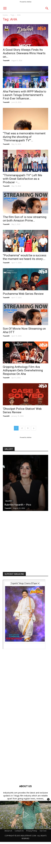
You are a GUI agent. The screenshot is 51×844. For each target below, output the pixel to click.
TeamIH (6, 60)
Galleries (8, 501)
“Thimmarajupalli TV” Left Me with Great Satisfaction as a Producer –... (22, 179)
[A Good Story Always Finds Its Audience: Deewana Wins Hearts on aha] (25, 35)
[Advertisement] (25, 540)
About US (8, 831)
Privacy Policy (31, 831)
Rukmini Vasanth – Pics (18, 504)
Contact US (19, 831)
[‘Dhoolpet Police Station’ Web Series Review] (25, 394)
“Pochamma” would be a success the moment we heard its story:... (24, 257)
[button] (48, 799)
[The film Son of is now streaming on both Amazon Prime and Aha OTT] (25, 203)
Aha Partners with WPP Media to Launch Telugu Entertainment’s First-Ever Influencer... (24, 95)
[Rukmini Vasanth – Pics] (25, 483)
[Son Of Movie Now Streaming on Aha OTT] (25, 314)
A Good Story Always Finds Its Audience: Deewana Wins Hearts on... (24, 53)
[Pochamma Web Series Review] (25, 279)
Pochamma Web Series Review (23, 293)
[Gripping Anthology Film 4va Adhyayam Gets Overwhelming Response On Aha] (25, 353)
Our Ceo (43, 831)
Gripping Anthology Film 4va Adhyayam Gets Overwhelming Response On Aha (23, 370)
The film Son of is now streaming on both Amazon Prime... (24, 218)
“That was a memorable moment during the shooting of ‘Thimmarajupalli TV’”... (24, 137)
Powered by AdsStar (25, 2)
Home (5, 15)
